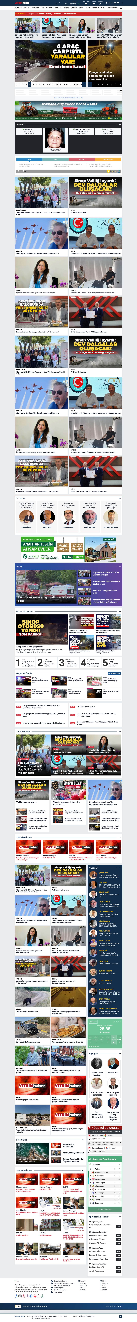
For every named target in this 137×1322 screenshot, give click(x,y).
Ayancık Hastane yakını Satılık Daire (71, 1260)
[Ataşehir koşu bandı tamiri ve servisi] (73, 1203)
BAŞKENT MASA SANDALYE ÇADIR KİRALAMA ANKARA (50, 1214)
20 (80, 84)
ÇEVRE (73, 210)
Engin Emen (103, 961)
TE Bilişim (119, 1306)
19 (77, 84)
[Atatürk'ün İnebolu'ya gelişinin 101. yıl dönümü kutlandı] (68, 1056)
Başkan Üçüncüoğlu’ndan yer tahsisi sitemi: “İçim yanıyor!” (37, 332)
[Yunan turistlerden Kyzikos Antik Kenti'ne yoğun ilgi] (32, 1115)
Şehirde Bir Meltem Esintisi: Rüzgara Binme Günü (109, 944)
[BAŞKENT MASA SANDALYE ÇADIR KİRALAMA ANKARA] (50, 1203)
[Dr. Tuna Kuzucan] (110, 517)
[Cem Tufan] (47, 517)
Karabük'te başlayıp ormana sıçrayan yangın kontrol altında (65, 1101)
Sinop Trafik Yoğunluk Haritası (64, 1283)
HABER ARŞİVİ (113, 8)
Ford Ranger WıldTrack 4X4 (49, 1259)
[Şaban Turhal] (93, 1001)
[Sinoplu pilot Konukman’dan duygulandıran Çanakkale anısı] (41, 233)
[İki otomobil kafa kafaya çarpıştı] (32, 1027)
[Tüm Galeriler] (83, 1140)
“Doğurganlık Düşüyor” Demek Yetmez (107, 1003)
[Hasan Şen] (93, 953)
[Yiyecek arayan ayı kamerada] (32, 997)
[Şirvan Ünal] (26, 517)
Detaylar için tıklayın (104, 1209)
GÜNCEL (35, 8)
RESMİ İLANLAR (98, 8)
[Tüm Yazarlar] (120, 498)
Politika (66, 8)
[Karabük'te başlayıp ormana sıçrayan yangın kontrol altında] (68, 1085)
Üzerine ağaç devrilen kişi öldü (27, 1100)
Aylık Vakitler (95, 1046)
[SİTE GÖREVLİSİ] (55, 847)
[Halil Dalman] (89, 517)
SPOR (88, 8)
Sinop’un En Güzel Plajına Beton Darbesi (108, 935)
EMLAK (72, 856)
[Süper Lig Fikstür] (120, 1217)
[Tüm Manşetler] (120, 611)
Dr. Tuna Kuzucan (111, 527)
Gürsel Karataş (105, 981)
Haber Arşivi (58, 1292)
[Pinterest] (23, 1296)
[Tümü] (120, 125)
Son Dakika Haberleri (61, 1290)
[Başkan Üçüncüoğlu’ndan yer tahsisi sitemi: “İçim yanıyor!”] (41, 312)
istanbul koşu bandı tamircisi (26, 1259)
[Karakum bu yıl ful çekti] (56, 1153)
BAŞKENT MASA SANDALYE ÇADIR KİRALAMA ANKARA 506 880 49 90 (73, 1237)
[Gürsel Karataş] (93, 982)
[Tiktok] (38, 1296)
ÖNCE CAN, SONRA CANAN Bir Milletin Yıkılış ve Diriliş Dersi (47, 505)
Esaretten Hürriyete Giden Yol (69, 505)
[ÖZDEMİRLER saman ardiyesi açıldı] (108, 847)
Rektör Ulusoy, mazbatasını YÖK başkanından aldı (89, 332)
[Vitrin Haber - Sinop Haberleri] (22, 3)
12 (53, 84)
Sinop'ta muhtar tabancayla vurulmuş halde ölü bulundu (28, 664)
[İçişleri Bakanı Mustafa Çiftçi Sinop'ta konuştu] (84, 573)
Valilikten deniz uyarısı (79, 212)
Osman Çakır (68, 527)
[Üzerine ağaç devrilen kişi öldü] (32, 1085)
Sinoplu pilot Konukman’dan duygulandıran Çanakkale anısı (37, 254)
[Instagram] (27, 1296)
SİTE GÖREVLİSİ (49, 858)
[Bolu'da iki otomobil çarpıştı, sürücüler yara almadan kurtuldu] (68, 1114)
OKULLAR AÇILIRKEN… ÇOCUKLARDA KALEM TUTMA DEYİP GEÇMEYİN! (109, 925)
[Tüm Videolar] (120, 567)
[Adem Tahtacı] (93, 933)
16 (67, 84)
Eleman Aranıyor (22, 856)
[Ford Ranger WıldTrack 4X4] (50, 1249)
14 (60, 84)
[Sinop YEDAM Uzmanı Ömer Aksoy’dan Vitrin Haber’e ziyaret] (95, 272)
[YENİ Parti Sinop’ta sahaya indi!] (84, 592)
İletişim (82, 1281)
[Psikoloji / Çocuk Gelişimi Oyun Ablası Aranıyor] (28, 847)
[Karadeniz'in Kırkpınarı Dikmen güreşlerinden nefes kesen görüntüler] (84, 601)
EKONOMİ (19, 1068)
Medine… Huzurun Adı (107, 973)
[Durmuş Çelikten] (93, 972)
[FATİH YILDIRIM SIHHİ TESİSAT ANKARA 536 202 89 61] (81, 847)
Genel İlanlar (101, 856)
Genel (73, 251)
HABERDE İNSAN (22, 1128)
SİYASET (49, 8)
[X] (20, 1296)
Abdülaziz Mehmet (106, 989)
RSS (18, 1306)
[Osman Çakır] (68, 517)
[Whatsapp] (42, 1296)
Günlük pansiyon (22, 1235)
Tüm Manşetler (59, 1288)
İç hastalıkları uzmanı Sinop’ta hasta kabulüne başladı (35, 293)
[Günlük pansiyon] (27, 1225)
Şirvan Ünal (26, 527)
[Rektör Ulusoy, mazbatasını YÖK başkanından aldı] (95, 312)
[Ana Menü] (121, 8)
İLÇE (43, 8)
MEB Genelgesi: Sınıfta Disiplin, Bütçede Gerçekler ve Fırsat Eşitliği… (109, 954)
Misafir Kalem (104, 921)
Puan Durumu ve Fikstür (62, 1285)
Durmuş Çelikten (105, 971)
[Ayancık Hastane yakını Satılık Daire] (73, 1249)
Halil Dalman (89, 527)
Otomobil (43, 1257)
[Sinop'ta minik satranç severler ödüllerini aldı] (84, 583)
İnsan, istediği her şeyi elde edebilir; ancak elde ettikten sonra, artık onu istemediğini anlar (89, 505)
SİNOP (81, 8)
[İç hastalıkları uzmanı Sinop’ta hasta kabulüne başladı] (41, 272)
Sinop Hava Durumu (60, 1281)
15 (63, 84)
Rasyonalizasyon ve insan (108, 964)
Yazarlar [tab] (20, 498)
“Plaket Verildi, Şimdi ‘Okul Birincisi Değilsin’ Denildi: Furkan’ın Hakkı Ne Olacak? (109, 1012)
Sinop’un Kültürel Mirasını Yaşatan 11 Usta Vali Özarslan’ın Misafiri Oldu (41, 707)
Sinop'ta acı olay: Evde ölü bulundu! (49, 664)
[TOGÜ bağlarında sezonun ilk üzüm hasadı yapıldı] (32, 1056)
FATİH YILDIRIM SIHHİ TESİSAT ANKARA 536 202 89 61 (80, 859)
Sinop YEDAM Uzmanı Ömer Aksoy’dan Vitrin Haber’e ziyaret (92, 293)
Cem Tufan (47, 527)
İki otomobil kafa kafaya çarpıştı (28, 1042)
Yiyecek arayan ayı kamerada (27, 1012)
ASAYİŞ (54, 1009)
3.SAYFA (27, 8)
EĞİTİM (73, 330)
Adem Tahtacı (104, 931)
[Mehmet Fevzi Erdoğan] (93, 1011)
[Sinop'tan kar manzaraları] (56, 1145)
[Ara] (121, 3)
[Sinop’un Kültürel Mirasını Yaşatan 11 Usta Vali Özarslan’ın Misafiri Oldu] (41, 192)
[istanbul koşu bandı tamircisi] (27, 1249)
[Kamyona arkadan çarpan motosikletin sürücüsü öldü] (68, 997)
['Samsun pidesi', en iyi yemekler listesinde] (68, 1027)
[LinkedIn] (31, 1296)
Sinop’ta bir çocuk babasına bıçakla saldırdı (71, 664)
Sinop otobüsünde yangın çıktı (113, 664)
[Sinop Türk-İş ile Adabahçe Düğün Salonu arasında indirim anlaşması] (95, 233)
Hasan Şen (103, 950)
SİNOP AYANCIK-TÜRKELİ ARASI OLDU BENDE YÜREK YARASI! (26, 505)
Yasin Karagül (104, 941)
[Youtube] (35, 1296)
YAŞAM (58, 8)
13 (57, 84)
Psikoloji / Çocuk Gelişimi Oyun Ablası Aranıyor (25, 1190)
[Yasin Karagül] (93, 943)
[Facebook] (16, 1296)
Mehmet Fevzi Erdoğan (108, 1009)
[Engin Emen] (93, 962)
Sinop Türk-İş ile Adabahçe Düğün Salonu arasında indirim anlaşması (96, 254)
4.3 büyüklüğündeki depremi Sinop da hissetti (93, 664)
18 (74, 84)
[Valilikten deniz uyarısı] (95, 192)
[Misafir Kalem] (93, 923)
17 (70, 84)
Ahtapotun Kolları (105, 983)
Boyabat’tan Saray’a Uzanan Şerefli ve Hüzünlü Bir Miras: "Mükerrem (109, 993)
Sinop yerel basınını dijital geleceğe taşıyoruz (111, 505)
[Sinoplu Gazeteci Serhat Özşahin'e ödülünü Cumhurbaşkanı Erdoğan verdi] (56, 1160)
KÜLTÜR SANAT (21, 210)
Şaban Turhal (104, 999)
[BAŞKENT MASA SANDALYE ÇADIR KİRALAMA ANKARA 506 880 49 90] (73, 1225)
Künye (104, 1281)
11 (50, 84)
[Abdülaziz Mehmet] (93, 992)
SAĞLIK (74, 8)
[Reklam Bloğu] (68, 110)
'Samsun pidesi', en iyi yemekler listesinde (67, 1042)
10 (47, 84)
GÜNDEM (18, 8)
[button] (118, 14)
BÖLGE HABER (91, 659)
